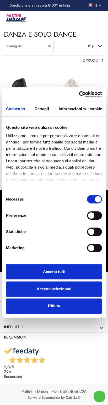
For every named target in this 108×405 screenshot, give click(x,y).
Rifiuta (54, 306)
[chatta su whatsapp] (99, 396)
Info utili (13, 327)
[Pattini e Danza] (16, 18)
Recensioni (16, 337)
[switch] (94, 215)
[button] (29, 46)
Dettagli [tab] (42, 109)
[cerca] (77, 19)
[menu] (99, 18)
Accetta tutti (54, 271)
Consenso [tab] (15, 109)
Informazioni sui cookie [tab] (80, 109)
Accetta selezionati (54, 289)
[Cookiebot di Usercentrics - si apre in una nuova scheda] (79, 94)
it (97, 5)
